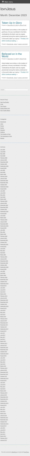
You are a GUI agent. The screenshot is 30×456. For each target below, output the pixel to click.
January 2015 (3, 395)
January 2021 (3, 259)
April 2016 (2, 364)
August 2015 (3, 380)
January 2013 (3, 440)
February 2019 (3, 296)
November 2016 (4, 349)
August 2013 (3, 426)
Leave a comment (23, 44)
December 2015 (4, 372)
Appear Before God (5, 108)
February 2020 (3, 277)
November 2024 (4, 182)
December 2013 (4, 417)
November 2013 (4, 419)
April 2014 (2, 411)
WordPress (14, 452)
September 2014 (4, 403)
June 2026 (2, 151)
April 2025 (2, 172)
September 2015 (4, 378)
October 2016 (3, 351)
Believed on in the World (12, 55)
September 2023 (4, 211)
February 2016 (3, 368)
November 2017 (4, 325)
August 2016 (3, 355)
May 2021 (2, 250)
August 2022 (3, 228)
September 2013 (4, 424)
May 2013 (2, 432)
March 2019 (3, 294)
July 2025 (2, 170)
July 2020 (2, 271)
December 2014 (4, 397)
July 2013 (2, 428)
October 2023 (3, 209)
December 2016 (4, 347)
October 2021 (3, 242)
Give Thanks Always (5, 110)
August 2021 (3, 246)
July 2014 (2, 407)
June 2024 (2, 193)
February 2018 (3, 318)
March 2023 (3, 217)
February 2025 (3, 176)
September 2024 (4, 186)
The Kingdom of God (5, 134)
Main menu (9, 2)
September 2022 (4, 226)
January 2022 (3, 238)
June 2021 (2, 248)
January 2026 (3, 160)
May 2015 (2, 386)
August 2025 (3, 168)
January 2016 (3, 370)
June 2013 (2, 430)
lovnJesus (7, 8)
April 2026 (2, 156)
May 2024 (2, 195)
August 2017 (3, 331)
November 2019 (4, 279)
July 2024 (2, 191)
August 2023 (3, 213)
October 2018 (3, 304)
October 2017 (3, 327)
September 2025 (4, 166)
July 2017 (2, 333)
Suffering (2, 132)
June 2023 (2, 215)
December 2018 (4, 300)
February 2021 (3, 257)
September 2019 (4, 283)
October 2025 (3, 164)
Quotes (2, 128)
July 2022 (2, 230)
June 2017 (2, 335)
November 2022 (4, 224)
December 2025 (4, 162)
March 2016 (3, 366)
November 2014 (4, 399)
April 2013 (2, 434)
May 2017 (2, 337)
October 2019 (3, 281)
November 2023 (4, 207)
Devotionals (10, 44)
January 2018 (3, 320)
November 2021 (4, 240)
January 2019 (3, 298)
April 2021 (2, 252)
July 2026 (2, 149)
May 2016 (2, 362)
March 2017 (3, 341)
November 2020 (4, 263)
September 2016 (4, 353)
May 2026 (2, 153)
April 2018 (2, 314)
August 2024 (3, 188)
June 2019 (2, 290)
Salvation (2, 130)
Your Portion (3, 106)
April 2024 (2, 197)
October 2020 (3, 265)
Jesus (15, 44)
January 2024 (3, 203)
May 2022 (2, 232)
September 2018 (4, 306)
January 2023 (3, 221)
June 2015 (2, 384)
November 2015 (4, 374)
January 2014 (3, 415)
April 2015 (2, 388)
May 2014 (2, 409)
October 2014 (3, 401)
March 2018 (3, 316)
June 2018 (2, 310)
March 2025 (3, 174)
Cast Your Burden (4, 102)
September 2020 (4, 267)
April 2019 (2, 292)
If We (1, 104)
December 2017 (4, 322)
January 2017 (3, 345)
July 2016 (2, 358)
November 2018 (4, 302)
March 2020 (3, 275)
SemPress (26, 452)
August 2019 (3, 285)
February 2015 (3, 393)
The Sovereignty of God (6, 136)
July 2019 (2, 287)
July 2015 (2, 382)
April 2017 (2, 339)
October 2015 (3, 376)
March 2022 (3, 234)
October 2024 (3, 184)
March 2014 (3, 413)
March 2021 (3, 254)
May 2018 (2, 312)
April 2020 (2, 273)
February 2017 (3, 343)
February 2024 (3, 201)
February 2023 (3, 219)
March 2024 (3, 199)
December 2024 (4, 180)
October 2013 (3, 421)
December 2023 (4, 205)
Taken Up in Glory (12, 22)
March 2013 (3, 436)
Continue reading (12, 41)
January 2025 (3, 178)
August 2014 (3, 405)
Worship (2, 138)
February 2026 (3, 158)
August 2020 (3, 269)
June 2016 (2, 360)
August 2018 (3, 308)
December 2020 (4, 261)
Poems (2, 126)
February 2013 (3, 438)
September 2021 (4, 244)
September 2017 (4, 329)
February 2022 (3, 236)
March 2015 (3, 391)
